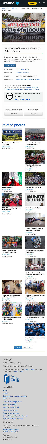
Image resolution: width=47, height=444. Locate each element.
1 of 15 (18, 347)
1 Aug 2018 (29, 169)
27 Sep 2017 (6, 212)
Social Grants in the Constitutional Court (9, 251)
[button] (44, 3)
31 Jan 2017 (29, 277)
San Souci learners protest (35, 317)
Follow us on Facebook (11, 407)
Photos (14, 8)
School (37, 79)
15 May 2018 (6, 189)
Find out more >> (23, 99)
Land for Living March (33, 187)
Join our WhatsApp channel (13, 419)
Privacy (5, 393)
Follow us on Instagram (11, 413)
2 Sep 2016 (29, 319)
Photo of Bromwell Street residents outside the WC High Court (34, 274)
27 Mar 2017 (29, 232)
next (25, 347)
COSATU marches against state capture (11, 209)
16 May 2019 (29, 146)
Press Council (29, 369)
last (30, 347)
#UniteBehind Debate (33, 208)
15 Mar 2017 (6, 254)
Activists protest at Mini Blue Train (10, 143)
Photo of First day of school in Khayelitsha (35, 296)
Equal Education (22, 79)
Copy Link (13, 114)
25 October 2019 (22, 69)
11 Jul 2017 (29, 210)
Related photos (13, 125)
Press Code (18, 371)
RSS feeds (6, 399)
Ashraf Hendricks (22, 73)
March (31, 79)
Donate (32, 3)
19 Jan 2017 (6, 299)
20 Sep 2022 (6, 147)
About (5, 390)
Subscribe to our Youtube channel (15, 416)
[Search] (39, 3)
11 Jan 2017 (29, 299)
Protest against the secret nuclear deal (35, 251)
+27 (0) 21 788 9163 (10, 432)
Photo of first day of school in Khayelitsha (11, 318)
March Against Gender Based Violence (33, 166)
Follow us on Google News (12, 402)
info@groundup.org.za (11, 429)
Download (9, 65)
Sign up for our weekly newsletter (15, 396)
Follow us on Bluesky (10, 410)
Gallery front (6, 8)
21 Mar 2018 (29, 189)
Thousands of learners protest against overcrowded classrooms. (35, 144)
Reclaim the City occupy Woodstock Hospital (34, 229)
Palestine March (7, 187)
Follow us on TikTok (10, 404)
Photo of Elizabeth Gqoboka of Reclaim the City (11, 296)
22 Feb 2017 (29, 254)
